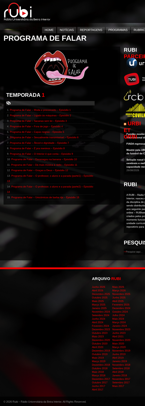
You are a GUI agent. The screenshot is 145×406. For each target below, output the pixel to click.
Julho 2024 (118, 315)
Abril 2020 (97, 347)
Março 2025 (98, 304)
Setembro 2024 (100, 315)
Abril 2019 (118, 357)
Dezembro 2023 (101, 329)
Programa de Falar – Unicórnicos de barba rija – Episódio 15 (45, 197)
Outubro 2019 (100, 354)
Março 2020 (119, 347)
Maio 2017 (118, 386)
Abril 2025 (118, 301)
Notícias (67, 30)
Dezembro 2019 (101, 350)
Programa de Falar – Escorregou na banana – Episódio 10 (44, 159)
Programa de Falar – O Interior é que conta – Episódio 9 (41, 153)
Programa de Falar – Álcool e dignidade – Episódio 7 (39, 142)
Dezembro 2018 (101, 364)
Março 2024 (119, 322)
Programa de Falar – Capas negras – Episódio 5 (37, 131)
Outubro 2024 (120, 311)
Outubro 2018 (100, 368)
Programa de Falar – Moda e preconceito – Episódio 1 (40, 109)
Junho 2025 (119, 297)
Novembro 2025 (121, 294)
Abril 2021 (118, 336)
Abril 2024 (97, 322)
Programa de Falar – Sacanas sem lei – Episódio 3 (38, 120)
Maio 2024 (118, 318)
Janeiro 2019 (119, 361)
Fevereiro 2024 (100, 325)
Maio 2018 (98, 371)
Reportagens (91, 30)
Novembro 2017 (121, 379)
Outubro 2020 (100, 343)
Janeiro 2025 (99, 308)
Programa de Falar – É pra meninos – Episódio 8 (37, 148)
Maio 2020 (118, 343)
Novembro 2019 (121, 350)
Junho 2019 (119, 354)
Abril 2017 (97, 389)
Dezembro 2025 (101, 294)
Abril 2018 (118, 371)
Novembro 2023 (121, 329)
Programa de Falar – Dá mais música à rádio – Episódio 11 (44, 164)
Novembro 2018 (121, 364)
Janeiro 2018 (119, 375)
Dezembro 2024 (121, 308)
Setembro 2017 (121, 382)
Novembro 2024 (101, 311)
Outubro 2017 (100, 382)
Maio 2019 (98, 357)
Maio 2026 (118, 286)
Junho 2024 (98, 318)
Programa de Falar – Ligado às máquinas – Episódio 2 (40, 115)
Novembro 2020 (121, 340)
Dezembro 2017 (101, 379)
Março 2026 (119, 290)
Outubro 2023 (100, 332)
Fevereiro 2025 (120, 304)
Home (49, 30)
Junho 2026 (98, 286)
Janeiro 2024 (119, 325)
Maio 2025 (98, 301)
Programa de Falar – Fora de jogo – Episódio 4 (36, 126)
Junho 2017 (98, 386)
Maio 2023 (98, 336)
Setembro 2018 (121, 368)
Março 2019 (98, 361)
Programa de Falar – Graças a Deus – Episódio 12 (39, 170)
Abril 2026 (97, 290)
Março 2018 (98, 375)
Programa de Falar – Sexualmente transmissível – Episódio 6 (44, 137)
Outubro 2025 (100, 297)
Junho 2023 (119, 332)
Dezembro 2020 (101, 340)
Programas (117, 30)
